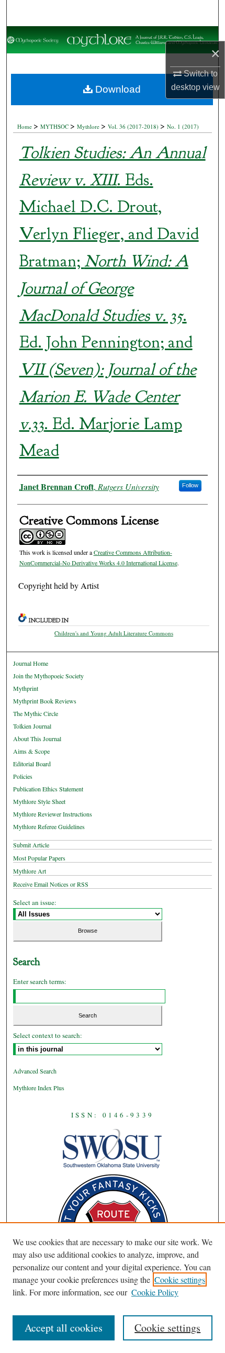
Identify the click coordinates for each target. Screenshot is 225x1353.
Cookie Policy (154, 1292)
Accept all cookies (64, 1328)
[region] (112, 1287)
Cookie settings (179, 1279)
